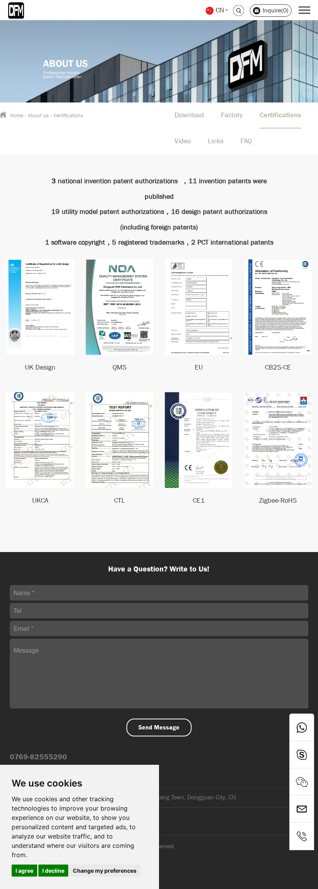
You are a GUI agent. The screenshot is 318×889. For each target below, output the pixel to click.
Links (215, 141)
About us (38, 115)
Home (16, 115)
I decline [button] (53, 870)
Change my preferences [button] (105, 870)
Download (189, 115)
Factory (231, 115)
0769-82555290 (38, 757)
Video (183, 141)
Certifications (68, 115)
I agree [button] (24, 870)
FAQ (246, 141)
